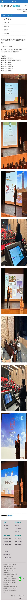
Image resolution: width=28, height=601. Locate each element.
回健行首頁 (20, 9)
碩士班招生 (18, 538)
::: (16, 9)
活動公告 (6, 22)
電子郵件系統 (7, 541)
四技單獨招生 (18, 544)
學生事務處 (18, 528)
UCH (14, 2)
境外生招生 (7, 554)
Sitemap (25, 11)
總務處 (17, 531)
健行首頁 (6, 525)
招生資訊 (18, 535)
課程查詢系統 (7, 544)
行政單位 (18, 522)
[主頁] (13, 6)
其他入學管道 (7, 557)
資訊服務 (7, 535)
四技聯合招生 (18, 541)
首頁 (4, 15)
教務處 (17, 525)
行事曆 (25, 9)
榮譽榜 (6, 30)
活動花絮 (6, 26)
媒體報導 (6, 33)
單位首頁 (6, 528)
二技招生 (6, 551)
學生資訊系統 (7, 538)
